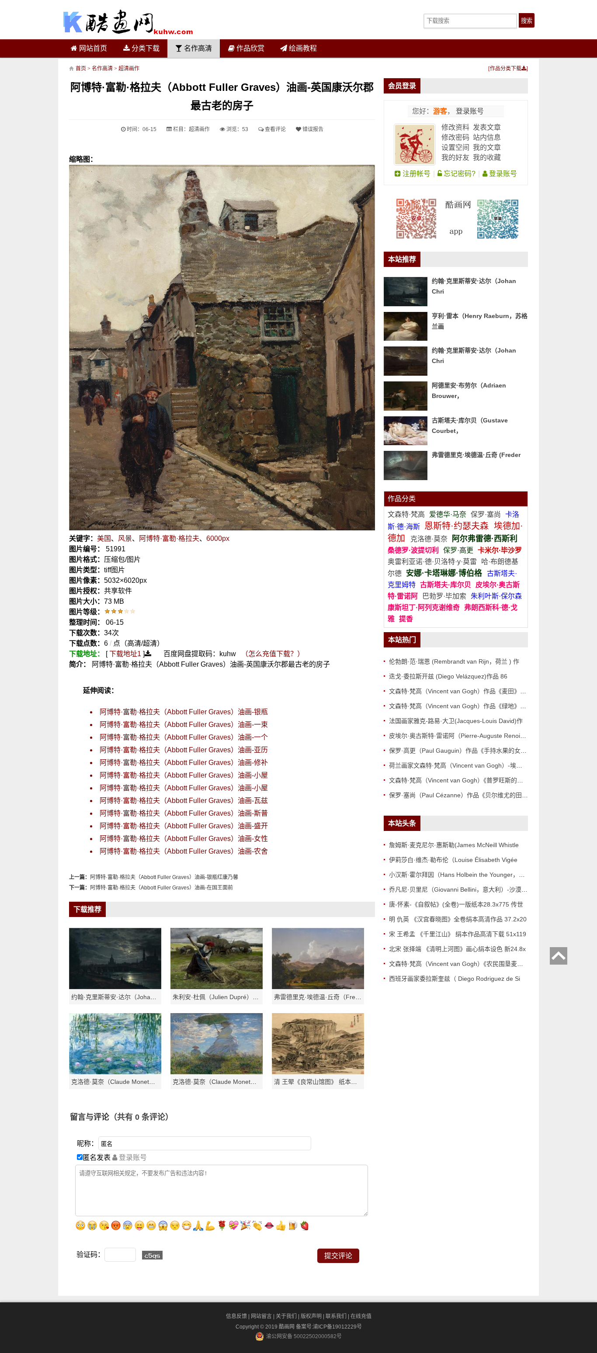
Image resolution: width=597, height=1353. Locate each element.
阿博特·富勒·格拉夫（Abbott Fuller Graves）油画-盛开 (184, 826)
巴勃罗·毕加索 (444, 596)
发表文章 (487, 127)
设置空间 (455, 147)
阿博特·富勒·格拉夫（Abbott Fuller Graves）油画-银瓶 (184, 712)
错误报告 (312, 129)
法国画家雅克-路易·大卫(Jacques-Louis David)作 (456, 720)
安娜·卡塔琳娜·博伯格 (445, 573)
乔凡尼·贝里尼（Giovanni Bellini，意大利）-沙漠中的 (461, 889)
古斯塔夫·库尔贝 (445, 584)
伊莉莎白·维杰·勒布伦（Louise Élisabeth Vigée (453, 859)
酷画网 (287, 1327)
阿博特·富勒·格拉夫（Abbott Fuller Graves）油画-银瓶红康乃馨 (164, 877)
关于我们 (286, 1316)
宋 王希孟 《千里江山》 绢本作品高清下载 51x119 (457, 934)
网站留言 (261, 1316)
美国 (104, 538)
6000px (217, 538)
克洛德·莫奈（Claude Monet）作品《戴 (227, 1081)
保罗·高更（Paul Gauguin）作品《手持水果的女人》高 (464, 750)
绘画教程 (302, 48)
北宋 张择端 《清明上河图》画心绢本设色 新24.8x (457, 948)
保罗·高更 (458, 550)
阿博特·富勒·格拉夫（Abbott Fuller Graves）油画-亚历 (184, 750)
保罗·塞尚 (487, 514)
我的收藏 (487, 157)
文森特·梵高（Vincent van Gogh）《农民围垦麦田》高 (462, 963)
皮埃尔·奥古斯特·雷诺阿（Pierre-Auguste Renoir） (458, 735)
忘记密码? (459, 173)
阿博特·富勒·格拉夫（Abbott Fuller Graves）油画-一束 (184, 724)
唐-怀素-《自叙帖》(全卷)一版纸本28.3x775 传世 (456, 904)
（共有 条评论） (141, 1117)
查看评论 (275, 129)
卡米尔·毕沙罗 (500, 550)
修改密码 (455, 137)
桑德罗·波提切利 (413, 550)
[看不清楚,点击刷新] (152, 1255)
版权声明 (311, 1316)
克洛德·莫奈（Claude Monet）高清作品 (125, 1081)
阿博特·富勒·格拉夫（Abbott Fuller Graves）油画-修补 (184, 762)
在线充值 (361, 1316)
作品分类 (402, 498)
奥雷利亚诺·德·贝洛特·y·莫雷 (433, 561)
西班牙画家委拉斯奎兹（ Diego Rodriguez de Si (454, 978)
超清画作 (128, 69)
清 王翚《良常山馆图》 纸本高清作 (321, 1081)
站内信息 (487, 137)
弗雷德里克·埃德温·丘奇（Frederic (321, 996)
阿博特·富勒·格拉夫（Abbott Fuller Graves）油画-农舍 (184, 851)
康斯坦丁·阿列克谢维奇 (424, 607)
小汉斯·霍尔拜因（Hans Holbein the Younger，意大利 (463, 874)
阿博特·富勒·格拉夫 (169, 538)
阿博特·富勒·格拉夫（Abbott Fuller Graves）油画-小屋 (184, 775)
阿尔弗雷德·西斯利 (484, 538)
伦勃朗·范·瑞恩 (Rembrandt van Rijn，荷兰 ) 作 (454, 661)
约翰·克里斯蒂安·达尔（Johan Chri (119, 996)
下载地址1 (125, 653)
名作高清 (197, 48)
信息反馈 (236, 1316)
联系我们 (336, 1316)
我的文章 (487, 147)
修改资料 (455, 127)
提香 (406, 619)
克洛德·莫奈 (429, 539)
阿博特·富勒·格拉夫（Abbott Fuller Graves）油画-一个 (184, 737)
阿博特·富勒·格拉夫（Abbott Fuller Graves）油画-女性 (184, 838)
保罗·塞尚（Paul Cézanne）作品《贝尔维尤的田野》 (461, 795)
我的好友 (455, 157)
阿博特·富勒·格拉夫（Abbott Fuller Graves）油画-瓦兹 (184, 800)
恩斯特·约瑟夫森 (457, 526)
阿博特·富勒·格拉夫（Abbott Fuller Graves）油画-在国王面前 (161, 888)
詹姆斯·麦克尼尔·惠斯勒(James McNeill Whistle (454, 844)
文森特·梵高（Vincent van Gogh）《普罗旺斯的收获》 (462, 780)
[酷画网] (128, 21)
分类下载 (145, 48)
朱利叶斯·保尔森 (496, 596)
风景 (125, 538)
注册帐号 (415, 173)
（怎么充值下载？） (272, 653)
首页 (81, 69)
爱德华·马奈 (448, 514)
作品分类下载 (505, 69)
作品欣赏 (249, 48)
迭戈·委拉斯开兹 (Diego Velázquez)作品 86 (448, 676)
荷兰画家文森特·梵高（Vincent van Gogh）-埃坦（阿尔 (465, 765)
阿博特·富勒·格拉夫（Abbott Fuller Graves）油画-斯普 (184, 813)
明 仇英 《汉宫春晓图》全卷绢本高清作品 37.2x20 (458, 919)
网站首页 (92, 48)
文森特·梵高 (407, 514)
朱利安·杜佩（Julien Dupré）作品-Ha (224, 996)
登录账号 (469, 111)
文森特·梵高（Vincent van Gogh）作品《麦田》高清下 (463, 691)
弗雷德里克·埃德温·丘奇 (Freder (476, 454)
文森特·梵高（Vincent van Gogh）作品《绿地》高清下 (463, 705)
